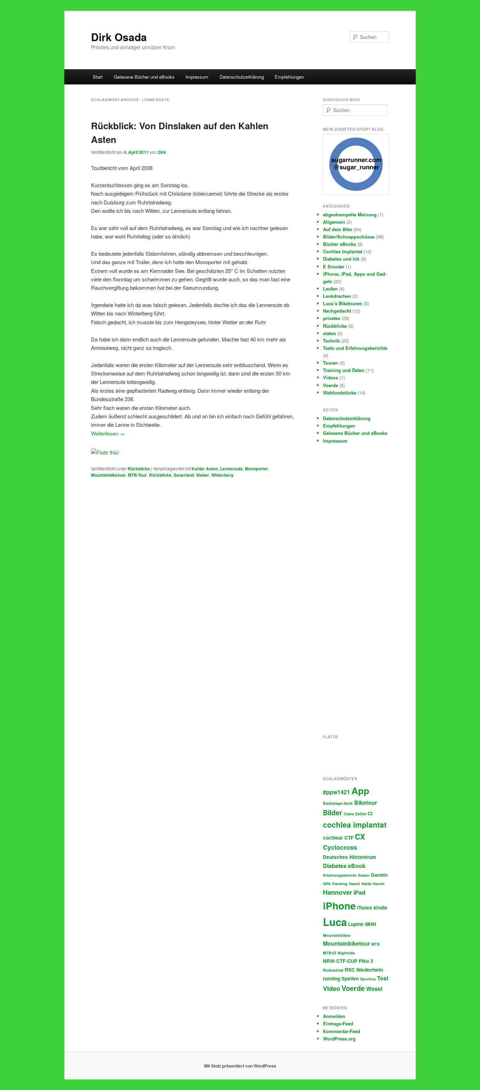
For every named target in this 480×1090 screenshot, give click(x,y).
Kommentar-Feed (341, 1031)
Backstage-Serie (338, 803)
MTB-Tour (137, 475)
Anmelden (334, 1016)
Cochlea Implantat (342, 251)
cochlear (333, 837)
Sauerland (184, 475)
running (331, 978)
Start (98, 76)
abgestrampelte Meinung (350, 214)
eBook (356, 866)
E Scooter (333, 266)
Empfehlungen (289, 76)
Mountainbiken (337, 935)
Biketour (365, 802)
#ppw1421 (336, 792)
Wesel (374, 989)
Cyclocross (340, 847)
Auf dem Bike (337, 229)
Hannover (337, 892)
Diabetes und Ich (341, 258)
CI (370, 813)
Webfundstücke (339, 392)
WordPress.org (339, 1038)
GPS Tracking (335, 883)
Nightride (346, 952)
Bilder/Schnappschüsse (349, 236)
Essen (363, 875)
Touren (330, 362)
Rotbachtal (333, 970)
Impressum (197, 76)
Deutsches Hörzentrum (349, 857)
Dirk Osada (119, 36)
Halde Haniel (372, 883)
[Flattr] (105, 452)
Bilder (332, 812)
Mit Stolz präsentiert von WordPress (240, 1066)
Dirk (162, 152)
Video (331, 988)
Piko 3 (366, 961)
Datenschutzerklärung (242, 76)
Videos (330, 377)
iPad (359, 892)
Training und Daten (343, 370)
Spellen (350, 978)
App (360, 790)
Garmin (379, 875)
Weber (202, 475)
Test (382, 978)
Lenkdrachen (337, 296)
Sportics (368, 978)
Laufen (330, 288)
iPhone (339, 906)
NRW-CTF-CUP (340, 961)
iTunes (364, 907)
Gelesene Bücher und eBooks (144, 76)
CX (360, 836)
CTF (348, 837)
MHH (370, 924)
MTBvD (329, 952)
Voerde (330, 385)
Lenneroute (231, 468)
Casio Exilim (355, 813)
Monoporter (256, 468)
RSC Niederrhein (364, 969)
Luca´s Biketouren (342, 303)
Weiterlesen (108, 433)
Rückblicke (139, 468)
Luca (335, 921)
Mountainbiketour (108, 475)
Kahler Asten (205, 468)
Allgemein (334, 221)
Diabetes (334, 866)
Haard (354, 883)
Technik (331, 340)
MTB (375, 944)
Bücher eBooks (339, 244)
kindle (381, 907)
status (329, 333)
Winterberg (222, 475)
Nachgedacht (337, 310)
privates (331, 318)
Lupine (356, 924)
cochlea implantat (355, 824)
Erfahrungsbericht (340, 875)
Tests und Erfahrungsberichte (355, 348)
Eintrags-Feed (338, 1023)
